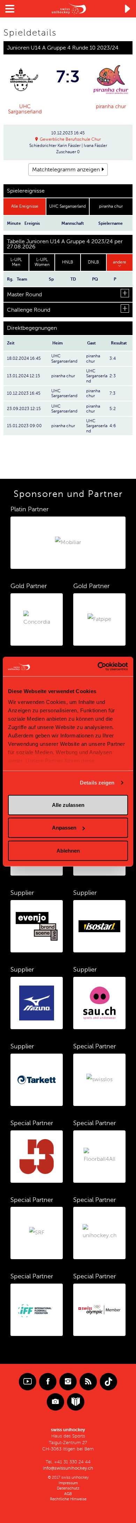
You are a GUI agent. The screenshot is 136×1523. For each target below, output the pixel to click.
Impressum (68, 1483)
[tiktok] (108, 1381)
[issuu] (75, 1402)
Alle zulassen (68, 805)
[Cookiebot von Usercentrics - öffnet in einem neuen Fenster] (98, 666)
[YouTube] (27, 1381)
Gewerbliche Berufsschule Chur (70, 139)
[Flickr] (55, 1402)
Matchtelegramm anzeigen (66, 169)
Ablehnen (68, 850)
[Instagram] (68, 1381)
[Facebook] (47, 1381)
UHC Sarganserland (25, 109)
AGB (68, 1494)
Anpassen (64, 828)
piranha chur (111, 106)
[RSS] (88, 1381)
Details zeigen (97, 783)
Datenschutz (68, 1488)
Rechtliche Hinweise (68, 1499)
